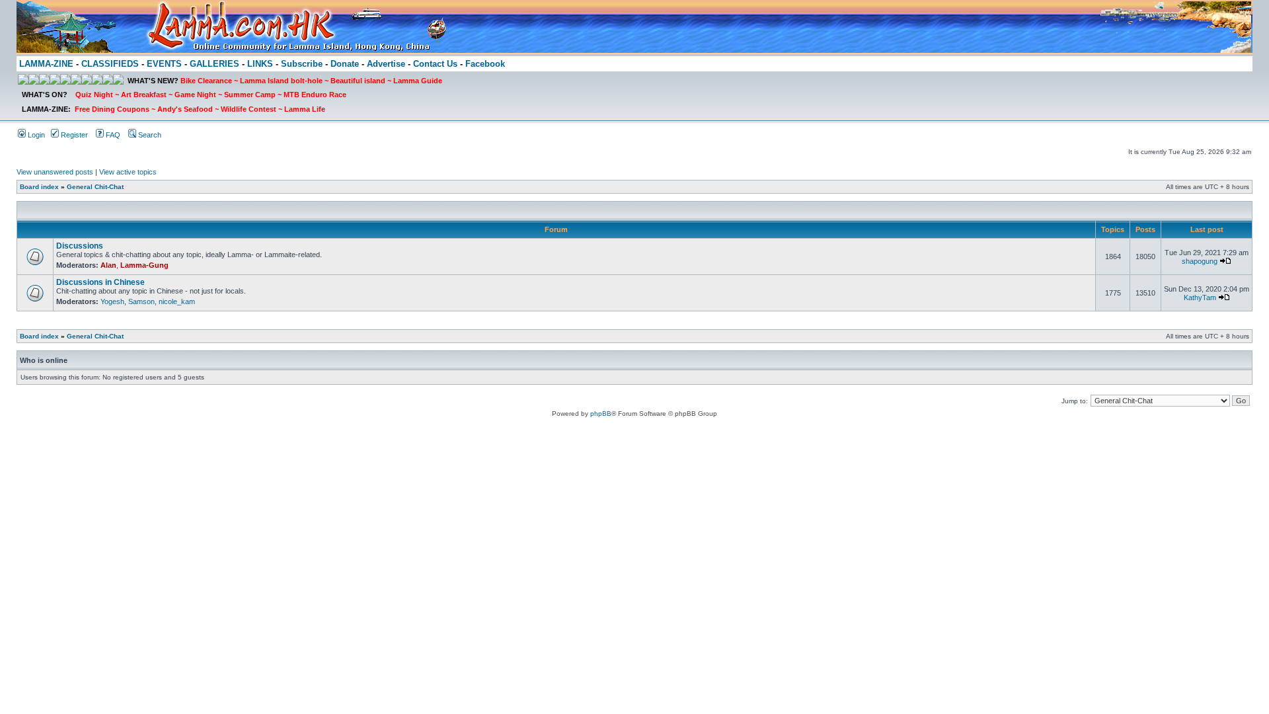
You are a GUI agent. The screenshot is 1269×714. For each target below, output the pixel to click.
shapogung (1199, 261)
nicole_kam (177, 301)
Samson (141, 301)
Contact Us (435, 64)
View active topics (128, 172)
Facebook (485, 64)
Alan (108, 265)
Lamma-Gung (144, 265)
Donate (344, 64)
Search (148, 135)
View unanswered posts (55, 172)
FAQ (112, 135)
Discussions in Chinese (100, 282)
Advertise (386, 64)
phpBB (600, 413)
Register (73, 135)
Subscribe (302, 64)
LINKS (260, 64)
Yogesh (112, 301)
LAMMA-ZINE (46, 64)
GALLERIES (214, 64)
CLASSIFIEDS (110, 64)
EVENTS (164, 64)
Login (35, 135)
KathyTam (1200, 297)
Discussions (79, 246)
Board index (39, 186)
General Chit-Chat (95, 186)
